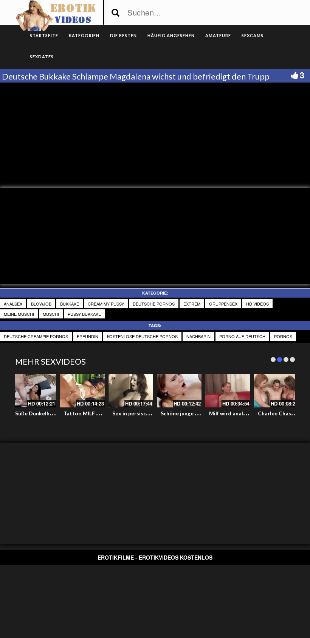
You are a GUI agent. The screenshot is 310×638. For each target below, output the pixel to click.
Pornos (283, 336)
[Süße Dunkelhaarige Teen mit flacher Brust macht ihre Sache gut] (33, 390)
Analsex (13, 304)
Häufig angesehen (171, 35)
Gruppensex (223, 304)
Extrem (191, 304)
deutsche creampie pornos (36, 336)
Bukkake (69, 304)
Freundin (87, 336)
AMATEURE (218, 35)
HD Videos (257, 304)
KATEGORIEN (84, 35)
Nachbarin (198, 336)
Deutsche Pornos (154, 304)
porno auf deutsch (242, 336)
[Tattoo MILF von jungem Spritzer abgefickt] (82, 390)
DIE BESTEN (123, 35)
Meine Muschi (19, 314)
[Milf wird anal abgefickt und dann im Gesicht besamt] (227, 390)
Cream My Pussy (106, 304)
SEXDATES (42, 56)
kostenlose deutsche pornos (142, 336)
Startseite (44, 35)
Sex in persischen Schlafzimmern (152, 413)
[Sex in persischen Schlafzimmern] (130, 390)
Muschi (51, 314)
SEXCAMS (253, 35)
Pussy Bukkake (84, 314)
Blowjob (41, 304)
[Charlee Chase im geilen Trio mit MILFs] (276, 390)
